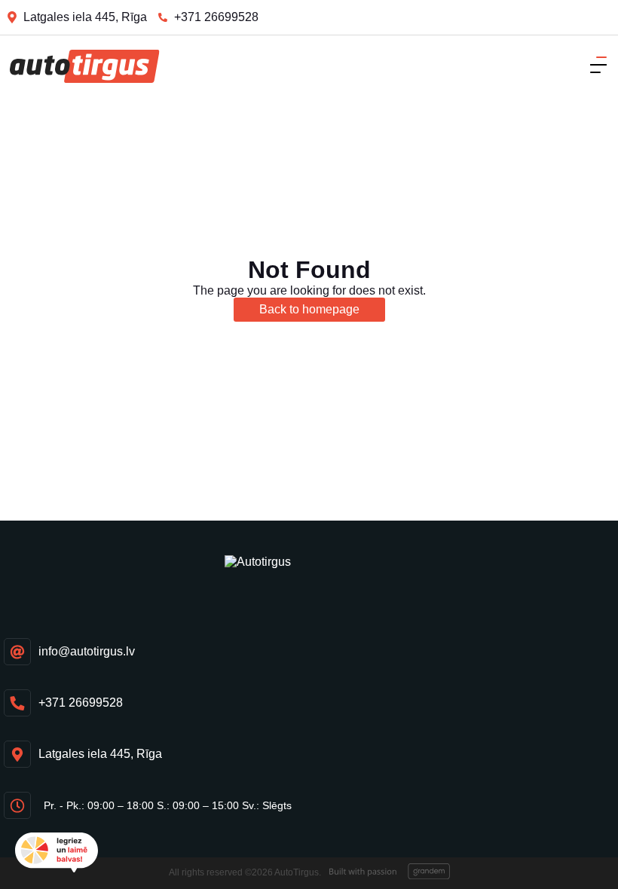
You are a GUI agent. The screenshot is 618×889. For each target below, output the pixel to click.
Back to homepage (309, 309)
